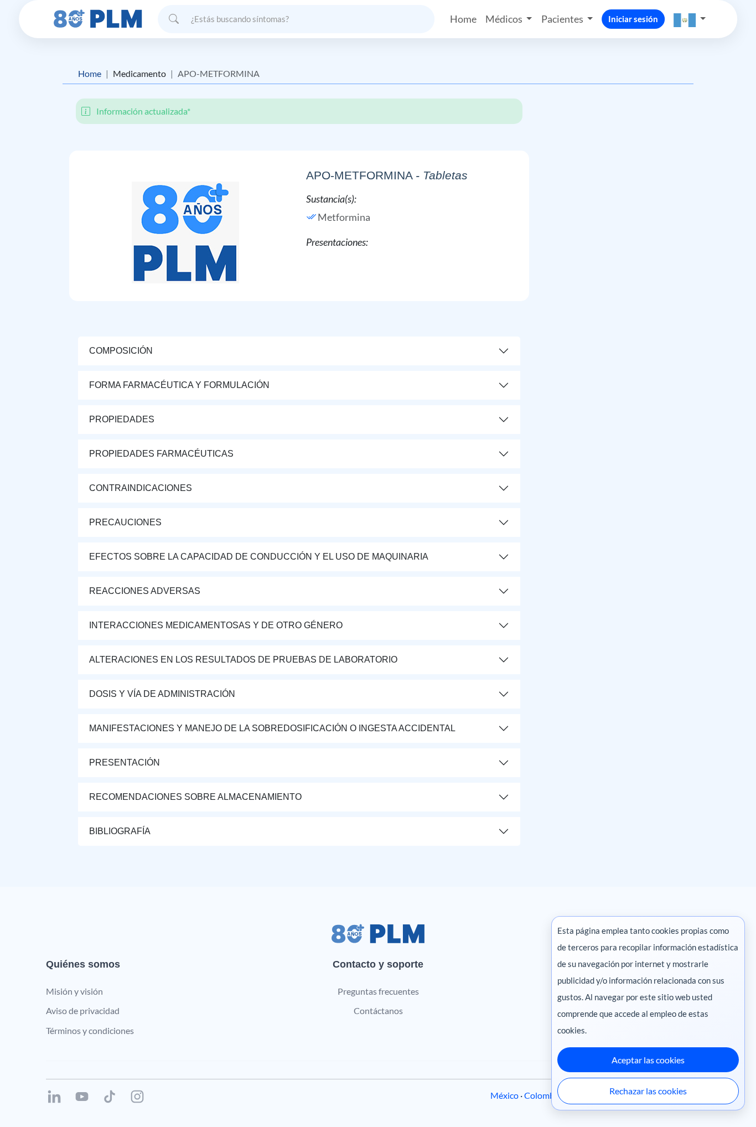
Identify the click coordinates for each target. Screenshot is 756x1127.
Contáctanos (378, 1010)
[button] (689, 19)
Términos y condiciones (90, 1030)
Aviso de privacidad (83, 1010)
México (504, 1095)
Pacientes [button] (563, 19)
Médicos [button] (504, 19)
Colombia (542, 1095)
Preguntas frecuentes (378, 991)
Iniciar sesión (633, 19)
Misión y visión (74, 991)
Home (463, 19)
